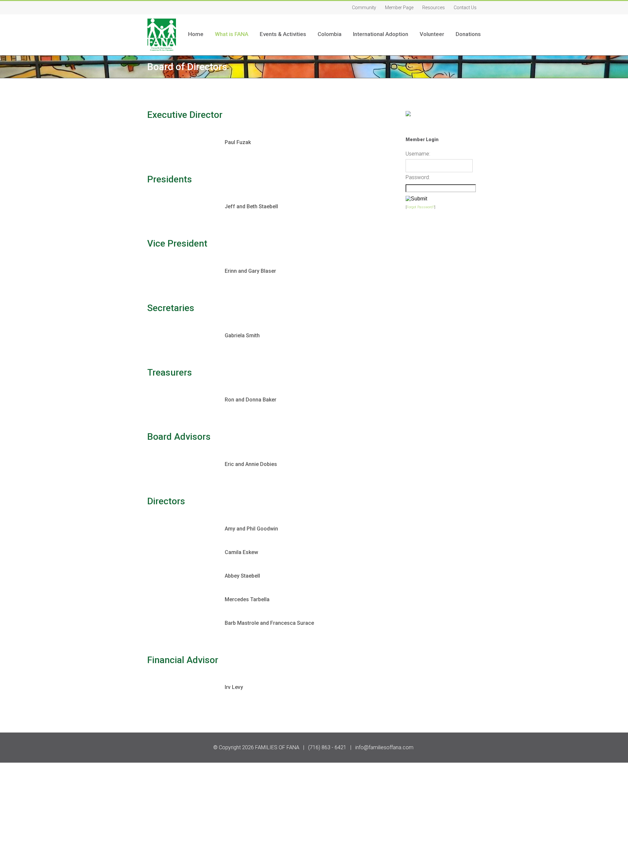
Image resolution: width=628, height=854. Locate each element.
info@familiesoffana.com (384, 747)
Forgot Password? (420, 207)
